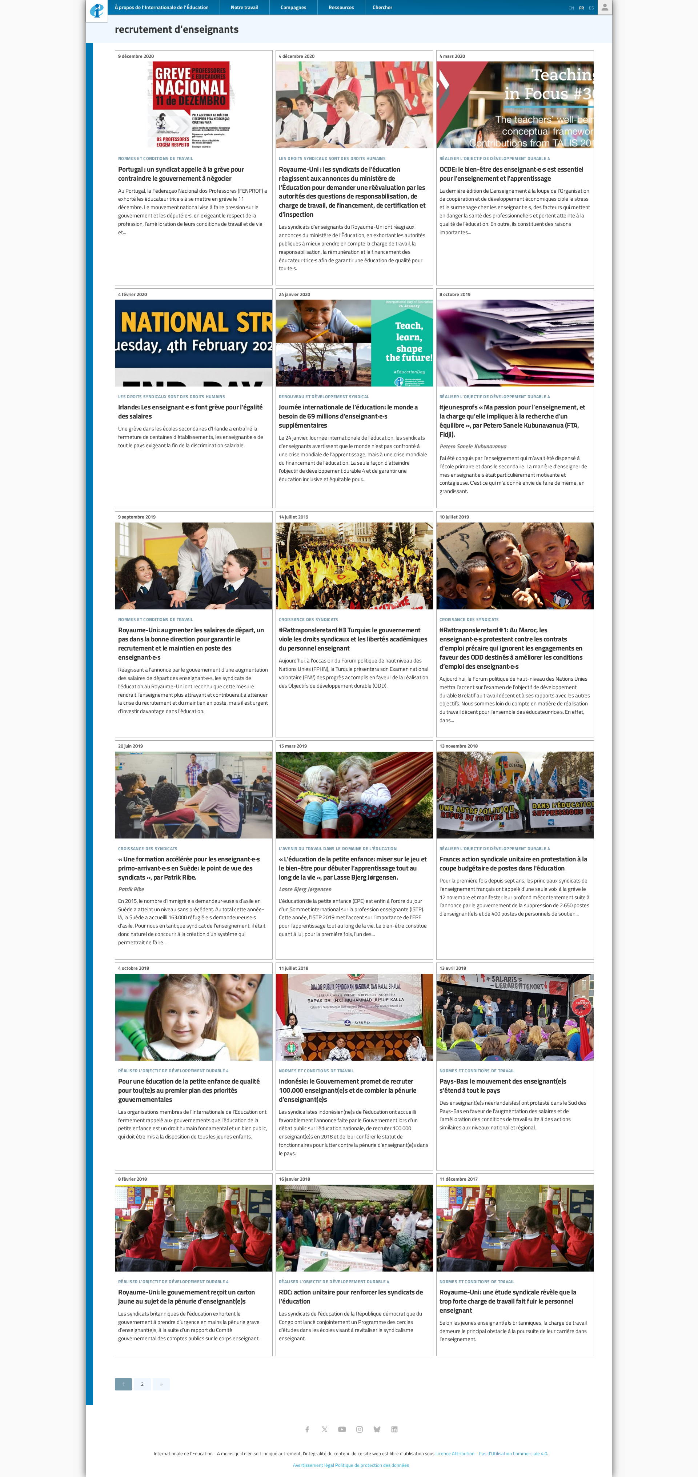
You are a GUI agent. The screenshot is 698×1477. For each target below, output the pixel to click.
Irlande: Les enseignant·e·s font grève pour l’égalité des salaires (193, 371)
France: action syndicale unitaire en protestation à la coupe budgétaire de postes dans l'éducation (515, 831)
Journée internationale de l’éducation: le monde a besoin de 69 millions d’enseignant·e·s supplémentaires (354, 388)
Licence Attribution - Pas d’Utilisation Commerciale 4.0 (491, 1453)
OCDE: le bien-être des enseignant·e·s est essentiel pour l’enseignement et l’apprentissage (515, 145)
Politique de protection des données (372, 1465)
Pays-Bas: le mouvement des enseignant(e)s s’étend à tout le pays (515, 1049)
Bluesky (377, 1429)
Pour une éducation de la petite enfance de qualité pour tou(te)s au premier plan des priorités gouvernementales (193, 1053)
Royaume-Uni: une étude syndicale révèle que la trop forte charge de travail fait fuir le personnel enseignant (515, 1260)
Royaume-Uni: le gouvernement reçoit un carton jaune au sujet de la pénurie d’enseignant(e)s (193, 1260)
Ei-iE (97, 12)
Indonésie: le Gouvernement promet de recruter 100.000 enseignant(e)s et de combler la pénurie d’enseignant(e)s (354, 1062)
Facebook (307, 1429)
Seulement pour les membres (605, 7)
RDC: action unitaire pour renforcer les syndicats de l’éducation (354, 1260)
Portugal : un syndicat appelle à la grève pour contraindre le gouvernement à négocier (193, 145)
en (571, 8)
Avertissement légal (313, 1465)
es (591, 8)
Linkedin (394, 1429)
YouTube (342, 1429)
